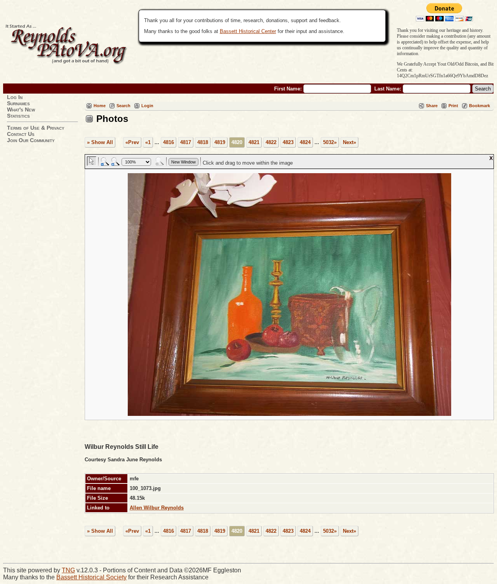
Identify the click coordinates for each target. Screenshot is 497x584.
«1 (148, 142)
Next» (349, 142)
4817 (185, 142)
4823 (288, 142)
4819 (219, 142)
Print (453, 105)
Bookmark (479, 105)
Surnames (18, 103)
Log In (15, 97)
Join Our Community (31, 140)
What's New (21, 109)
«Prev (132, 142)
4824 (305, 142)
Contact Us (21, 134)
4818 (202, 142)
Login (147, 105)
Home (100, 105)
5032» (330, 142)
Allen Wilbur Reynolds (157, 508)
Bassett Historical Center (248, 31)
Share (432, 105)
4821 (253, 142)
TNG (68, 570)
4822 (271, 142)
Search (123, 105)
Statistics (18, 116)
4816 (168, 142)
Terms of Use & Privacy (35, 128)
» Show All (100, 142)
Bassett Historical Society (91, 577)
